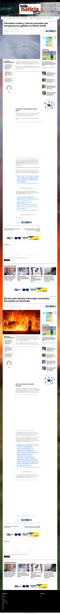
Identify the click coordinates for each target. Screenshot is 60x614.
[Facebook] (45, 1)
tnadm (47, 76)
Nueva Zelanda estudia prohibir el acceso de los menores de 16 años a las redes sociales (51, 87)
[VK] (53, 31)
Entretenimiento (7, 70)
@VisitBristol (22, 208)
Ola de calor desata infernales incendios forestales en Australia (12, 229)
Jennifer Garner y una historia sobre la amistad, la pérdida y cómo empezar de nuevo (9, 74)
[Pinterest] (51, 31)
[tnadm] (5, 31)
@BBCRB (34, 205)
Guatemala (6, 77)
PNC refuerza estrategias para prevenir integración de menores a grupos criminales (32, 230)
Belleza (47, 91)
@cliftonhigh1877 (24, 201)
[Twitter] (47, 1)
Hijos (31, 282)
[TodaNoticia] (30, 9)
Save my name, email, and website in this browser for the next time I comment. (16, 257)
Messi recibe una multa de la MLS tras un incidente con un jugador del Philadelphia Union (51, 94)
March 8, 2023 (34, 188)
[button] (56, 18)
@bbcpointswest (23, 205)
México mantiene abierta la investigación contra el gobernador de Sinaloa (23, 278)
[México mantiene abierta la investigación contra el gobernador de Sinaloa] (23, 271)
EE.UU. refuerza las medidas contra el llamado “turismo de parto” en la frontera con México (49, 279)
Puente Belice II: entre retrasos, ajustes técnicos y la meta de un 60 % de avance (9, 80)
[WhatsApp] (55, 31)
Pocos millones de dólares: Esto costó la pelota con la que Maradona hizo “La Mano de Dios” (9, 66)
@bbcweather (32, 206)
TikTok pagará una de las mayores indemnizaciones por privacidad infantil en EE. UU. (37, 279)
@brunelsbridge (31, 199)
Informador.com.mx (19, 217)
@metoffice (21, 206)
